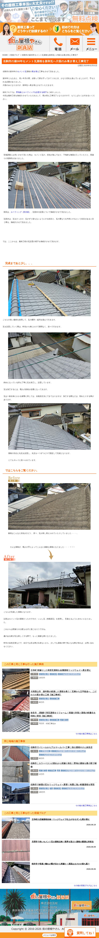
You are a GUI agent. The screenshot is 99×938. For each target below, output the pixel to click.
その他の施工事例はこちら (86, 734)
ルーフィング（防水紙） (21, 212)
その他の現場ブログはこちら (85, 885)
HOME (5, 55)
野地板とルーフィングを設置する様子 (31, 92)
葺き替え (35, 71)
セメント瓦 (21, 71)
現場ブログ (14, 55)
